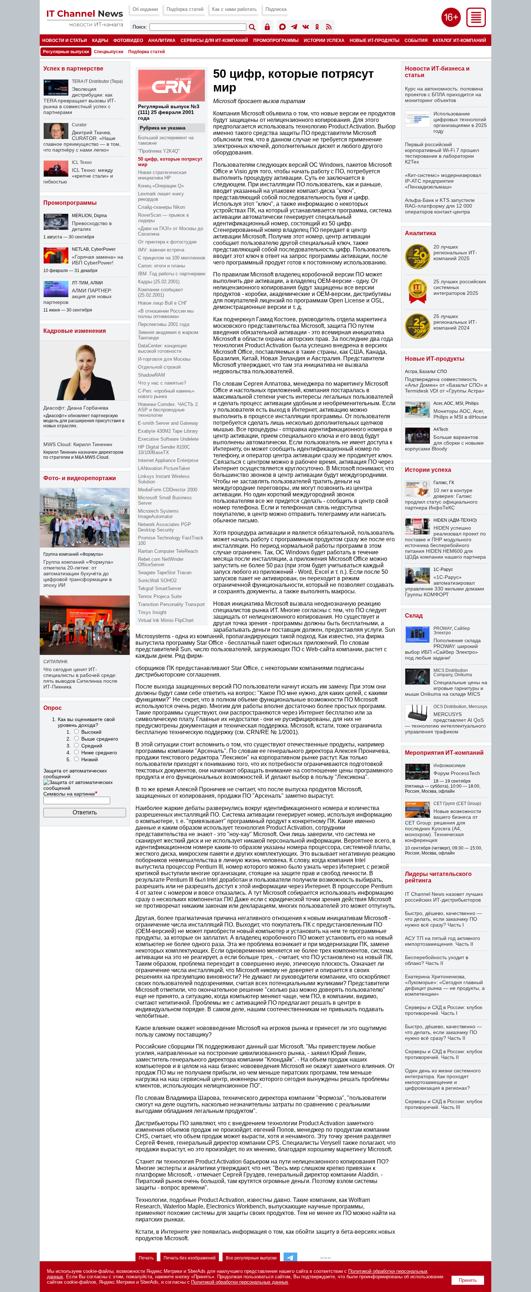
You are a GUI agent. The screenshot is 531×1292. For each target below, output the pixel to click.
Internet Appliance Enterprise (168, 460)
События (416, 40)
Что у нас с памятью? (162, 383)
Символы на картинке (70, 794)
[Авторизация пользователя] (267, 28)
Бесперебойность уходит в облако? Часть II (436, 960)
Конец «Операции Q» (161, 185)
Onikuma (463, 675)
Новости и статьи (64, 40)
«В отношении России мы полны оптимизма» (166, 313)
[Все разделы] (476, 25)
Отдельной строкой (159, 367)
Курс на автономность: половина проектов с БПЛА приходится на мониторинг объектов (444, 94)
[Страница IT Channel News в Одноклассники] (317, 28)
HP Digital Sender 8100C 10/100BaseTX (164, 449)
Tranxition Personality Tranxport (171, 604)
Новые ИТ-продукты (375, 40)
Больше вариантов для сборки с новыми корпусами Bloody (444, 443)
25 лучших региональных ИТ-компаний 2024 (455, 322)
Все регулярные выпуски (251, 1258)
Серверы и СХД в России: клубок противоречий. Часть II (443, 1054)
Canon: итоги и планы (161, 265)
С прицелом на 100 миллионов (171, 257)
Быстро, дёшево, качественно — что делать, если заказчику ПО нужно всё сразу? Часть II (443, 1032)
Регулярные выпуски (66, 51)
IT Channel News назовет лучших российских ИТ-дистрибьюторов (444, 897)
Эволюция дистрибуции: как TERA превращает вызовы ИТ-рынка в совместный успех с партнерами (79, 100)
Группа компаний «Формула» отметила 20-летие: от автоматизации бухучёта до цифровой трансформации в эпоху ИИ (78, 573)
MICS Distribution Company (450, 672)
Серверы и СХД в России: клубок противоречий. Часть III (443, 1104)
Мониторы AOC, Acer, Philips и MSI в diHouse (460, 414)
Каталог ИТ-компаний (459, 40)
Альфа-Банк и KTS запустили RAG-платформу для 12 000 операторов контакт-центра (440, 206)
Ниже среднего (99, 752)
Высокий (91, 732)
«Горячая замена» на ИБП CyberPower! (97, 260)
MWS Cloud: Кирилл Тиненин (77, 444)
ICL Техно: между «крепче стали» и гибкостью (78, 176)
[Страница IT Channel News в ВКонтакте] (305, 28)
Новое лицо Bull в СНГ (162, 303)
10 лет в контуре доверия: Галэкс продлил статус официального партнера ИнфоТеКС (441, 499)
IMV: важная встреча (161, 250)
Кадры (100, 40)
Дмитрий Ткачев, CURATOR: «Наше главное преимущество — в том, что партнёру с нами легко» (82, 141)
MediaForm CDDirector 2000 (167, 489)
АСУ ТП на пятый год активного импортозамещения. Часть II (442, 941)
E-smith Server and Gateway (168, 423)
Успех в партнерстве (73, 68)
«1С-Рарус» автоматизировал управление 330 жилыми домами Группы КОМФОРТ (444, 585)
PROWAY (442, 628)
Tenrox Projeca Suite (160, 596)
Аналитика (162, 40)
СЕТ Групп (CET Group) (457, 803)
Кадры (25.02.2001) (159, 281)
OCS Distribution (449, 706)
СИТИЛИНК (55, 662)
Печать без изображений (190, 1258)
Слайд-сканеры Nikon (161, 207)
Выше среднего (99, 739)
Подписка (276, 9)
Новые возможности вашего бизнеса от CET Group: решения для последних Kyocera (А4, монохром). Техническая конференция (443, 825)
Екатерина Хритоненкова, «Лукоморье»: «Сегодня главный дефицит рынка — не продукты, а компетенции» (445, 985)
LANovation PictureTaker (164, 468)
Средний (91, 746)
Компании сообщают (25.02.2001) (160, 292)
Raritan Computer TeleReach (168, 551)
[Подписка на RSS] (328, 28)
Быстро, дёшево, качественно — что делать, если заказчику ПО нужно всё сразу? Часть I (443, 919)
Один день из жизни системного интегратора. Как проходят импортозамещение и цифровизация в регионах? (443, 1079)
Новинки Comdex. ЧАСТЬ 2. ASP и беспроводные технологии (168, 410)
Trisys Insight (152, 612)
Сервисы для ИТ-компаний (214, 40)
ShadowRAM (151, 375)
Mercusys (478, 706)
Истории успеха (324, 40)
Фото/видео (128, 40)
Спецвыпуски (108, 51)
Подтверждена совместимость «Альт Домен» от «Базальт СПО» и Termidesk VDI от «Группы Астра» (446, 385)
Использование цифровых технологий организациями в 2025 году (460, 122)
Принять (468, 1280)
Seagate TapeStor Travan (164, 572)
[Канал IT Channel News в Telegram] (294, 28)
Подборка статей (185, 9)
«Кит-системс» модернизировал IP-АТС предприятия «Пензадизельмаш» (443, 181)
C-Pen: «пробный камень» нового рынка (166, 393)
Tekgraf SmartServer (159, 588)
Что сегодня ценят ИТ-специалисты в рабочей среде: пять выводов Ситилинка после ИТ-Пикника (80, 678)
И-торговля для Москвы (164, 359)
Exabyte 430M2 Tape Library (168, 431)
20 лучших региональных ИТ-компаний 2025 (455, 252)
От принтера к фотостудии (167, 242)
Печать (146, 1258)
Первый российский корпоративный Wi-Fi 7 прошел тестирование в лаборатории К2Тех (442, 153)
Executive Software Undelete (168, 439)
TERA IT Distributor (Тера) (97, 81)
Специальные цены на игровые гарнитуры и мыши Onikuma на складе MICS (446, 688)
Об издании (145, 9)
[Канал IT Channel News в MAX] (282, 28)
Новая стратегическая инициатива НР (162, 175)
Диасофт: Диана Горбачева (75, 408)
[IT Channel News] (85, 24)
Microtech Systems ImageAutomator (158, 513)
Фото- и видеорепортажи (79, 478)
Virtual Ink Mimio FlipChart (166, 620)
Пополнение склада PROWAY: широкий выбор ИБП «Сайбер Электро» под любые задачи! (443, 649)
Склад (414, 616)
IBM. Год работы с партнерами (171, 273)
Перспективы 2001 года (163, 324)
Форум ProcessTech (456, 773)
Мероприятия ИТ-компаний (444, 753)
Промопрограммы (276, 40)
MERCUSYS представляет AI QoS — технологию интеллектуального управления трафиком (445, 722)
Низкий (89, 759)
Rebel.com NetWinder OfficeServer (161, 561)
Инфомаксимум (449, 765)
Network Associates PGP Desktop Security (164, 527)
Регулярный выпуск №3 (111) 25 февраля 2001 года (168, 112)
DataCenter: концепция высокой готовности (162, 348)
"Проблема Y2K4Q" (159, 151)
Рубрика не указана (162, 128)
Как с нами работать (234, 9)
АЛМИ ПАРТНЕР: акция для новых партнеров (77, 296)
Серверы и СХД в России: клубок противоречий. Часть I (443, 1010)
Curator (79, 125)
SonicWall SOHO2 (157, 580)
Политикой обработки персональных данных (239, 1282)
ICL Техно (82, 162)
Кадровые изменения (74, 331)
